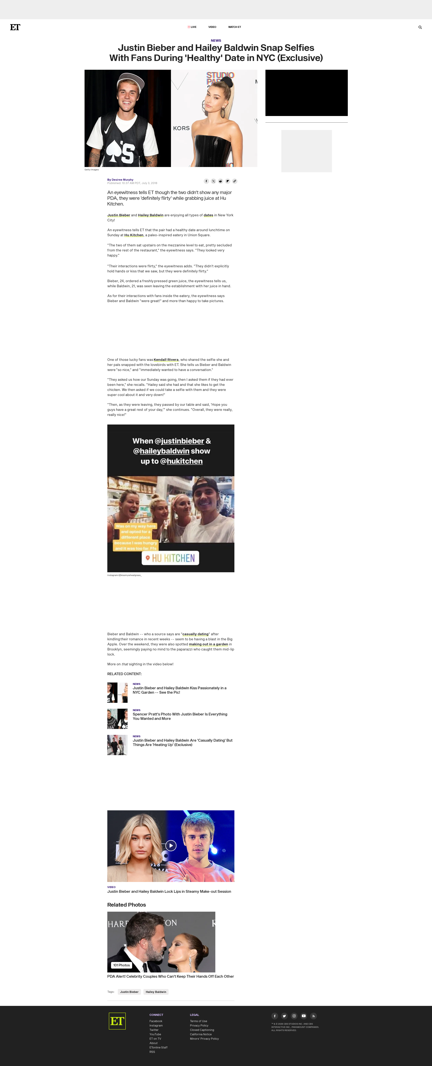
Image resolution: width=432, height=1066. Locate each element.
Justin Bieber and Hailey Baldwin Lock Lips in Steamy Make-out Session (169, 891)
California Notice (201, 1034)
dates (208, 215)
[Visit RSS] (313, 1017)
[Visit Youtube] (303, 1016)
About (154, 1043)
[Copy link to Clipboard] (235, 181)
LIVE (194, 27)
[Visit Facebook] (274, 1017)
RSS (152, 1052)
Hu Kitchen (133, 235)
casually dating (195, 634)
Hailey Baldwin (151, 215)
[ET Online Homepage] (15, 27)
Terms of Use (198, 1021)
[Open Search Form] (420, 27)
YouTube (155, 1034)
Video (212, 27)
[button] (171, 845)
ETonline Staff (159, 1048)
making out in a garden (208, 644)
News (216, 40)
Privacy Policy (199, 1026)
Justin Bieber (118, 215)
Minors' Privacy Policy (204, 1039)
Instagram (156, 1026)
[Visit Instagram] (294, 1017)
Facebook (156, 1021)
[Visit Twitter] (284, 1017)
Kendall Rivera (166, 359)
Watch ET (234, 27)
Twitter (154, 1030)
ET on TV (155, 1039)
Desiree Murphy (122, 180)
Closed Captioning (202, 1030)
